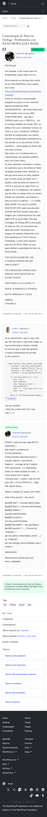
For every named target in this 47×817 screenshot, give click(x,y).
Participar (29, 739)
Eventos (28, 743)
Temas (13, 18)
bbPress (7, 768)
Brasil (10, 783)
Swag (28, 752)
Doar (28, 747)
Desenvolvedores (10, 747)
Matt (5, 764)
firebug (13, 605)
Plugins (28, 726)
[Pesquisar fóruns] (28, 26)
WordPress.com (10, 760)
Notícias (6, 722)
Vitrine (27, 718)
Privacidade (7, 731)
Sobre (5, 718)
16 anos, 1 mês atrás (23, 57)
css (5, 605)
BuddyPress (9, 773)
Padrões (28, 731)
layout (21, 605)
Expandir (12, 398)
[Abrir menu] (43, 3)
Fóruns (5, 11)
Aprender (6, 739)
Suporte (5, 743)
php (29, 605)
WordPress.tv (9, 752)
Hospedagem (8, 726)
